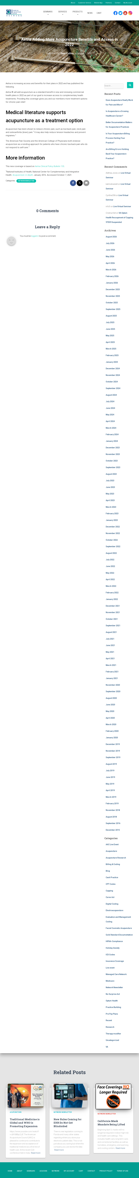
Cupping (109, 891)
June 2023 (110, 487)
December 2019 (113, 744)
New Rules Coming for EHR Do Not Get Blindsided (67, 1123)
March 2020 (111, 724)
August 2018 (111, 817)
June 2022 (110, 566)
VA (107, 1047)
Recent (109, 1020)
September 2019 (113, 757)
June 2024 (110, 408)
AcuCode (43, 1171)
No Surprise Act (113, 994)
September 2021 (113, 625)
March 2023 (111, 507)
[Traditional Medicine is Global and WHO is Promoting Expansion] (25, 1096)
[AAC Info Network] (14, 13)
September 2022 (113, 546)
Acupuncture (111, 851)
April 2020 (110, 718)
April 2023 (110, 500)
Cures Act (110, 897)
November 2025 (113, 296)
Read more (35, 1153)
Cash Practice (112, 877)
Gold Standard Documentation (119, 935)
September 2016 (113, 823)
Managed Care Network (116, 974)
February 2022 (112, 593)
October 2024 (112, 382)
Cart (99, 13)
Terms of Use (122, 1171)
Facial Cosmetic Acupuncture (119, 928)
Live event (110, 968)
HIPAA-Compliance (114, 941)
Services (62, 12)
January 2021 (112, 678)
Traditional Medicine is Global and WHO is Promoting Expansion (25, 1123)
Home (10, 1171)
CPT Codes (111, 884)
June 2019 (110, 777)
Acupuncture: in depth (23, 175)
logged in (35, 236)
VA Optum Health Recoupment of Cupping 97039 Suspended (119, 217)
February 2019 (112, 803)
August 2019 (111, 764)
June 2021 (110, 645)
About (73, 3)
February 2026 (112, 276)
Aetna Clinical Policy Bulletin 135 (49, 166)
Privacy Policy (105, 1171)
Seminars (48, 12)
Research (110, 1027)
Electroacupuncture (114, 910)
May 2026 (110, 256)
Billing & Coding (113, 864)
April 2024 (110, 421)
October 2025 (112, 303)
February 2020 (112, 731)
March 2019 (111, 797)
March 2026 (111, 270)
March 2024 (111, 428)
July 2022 (110, 560)
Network (55, 1171)
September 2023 (113, 467)
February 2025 (112, 355)
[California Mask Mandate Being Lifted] (113, 1096)
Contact (117, 3)
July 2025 (110, 322)
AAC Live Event (112, 844)
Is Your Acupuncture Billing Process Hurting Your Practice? (118, 138)
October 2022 (112, 540)
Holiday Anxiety (112, 948)
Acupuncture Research (116, 858)
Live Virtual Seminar (122, 206)
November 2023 (113, 454)
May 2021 (110, 652)
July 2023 (110, 480)
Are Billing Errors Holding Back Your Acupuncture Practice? (117, 153)
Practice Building (113, 1007)
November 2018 (113, 810)
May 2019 (110, 784)
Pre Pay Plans (112, 1014)
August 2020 (111, 698)
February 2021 (112, 672)
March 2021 (111, 665)
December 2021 (113, 606)
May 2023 (110, 494)
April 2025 (110, 342)
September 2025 (113, 309)
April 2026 (110, 263)
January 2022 (112, 599)
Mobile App (98, 3)
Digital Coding (112, 904)
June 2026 (110, 250)
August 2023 (111, 474)
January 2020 (112, 738)
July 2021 (110, 639)
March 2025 (111, 349)
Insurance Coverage (115, 961)
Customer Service (84, 3)
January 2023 (112, 520)
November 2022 (113, 533)
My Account (127, 3)
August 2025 (111, 316)
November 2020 (113, 685)
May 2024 (110, 415)
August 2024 (111, 395)
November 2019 (113, 751)
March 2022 (111, 586)
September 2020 (113, 691)
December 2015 (113, 830)
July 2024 (110, 401)
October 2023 (112, 461)
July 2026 (110, 243)
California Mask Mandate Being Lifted (111, 1122)
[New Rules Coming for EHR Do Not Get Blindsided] (69, 1096)
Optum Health (112, 1001)
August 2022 (111, 553)
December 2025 (113, 289)
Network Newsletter (26, 181)
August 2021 (111, 632)
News (90, 13)
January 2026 (112, 283)
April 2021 (110, 658)
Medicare (110, 981)
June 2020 (110, 705)
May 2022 (110, 573)
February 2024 (112, 434)
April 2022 (110, 579)
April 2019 (110, 790)
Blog (108, 871)
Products (78, 12)
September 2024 (113, 388)
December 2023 (113, 448)
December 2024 (113, 368)
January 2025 (112, 362)
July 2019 (110, 770)
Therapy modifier (113, 1034)
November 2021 (113, 612)
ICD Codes (110, 955)
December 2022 (113, 527)
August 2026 (111, 237)
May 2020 (110, 711)
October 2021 (112, 619)
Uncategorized (112, 1040)
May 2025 (110, 335)
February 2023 (112, 513)
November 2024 (113, 375)
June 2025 (110, 329)
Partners (109, 3)
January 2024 (112, 441)
